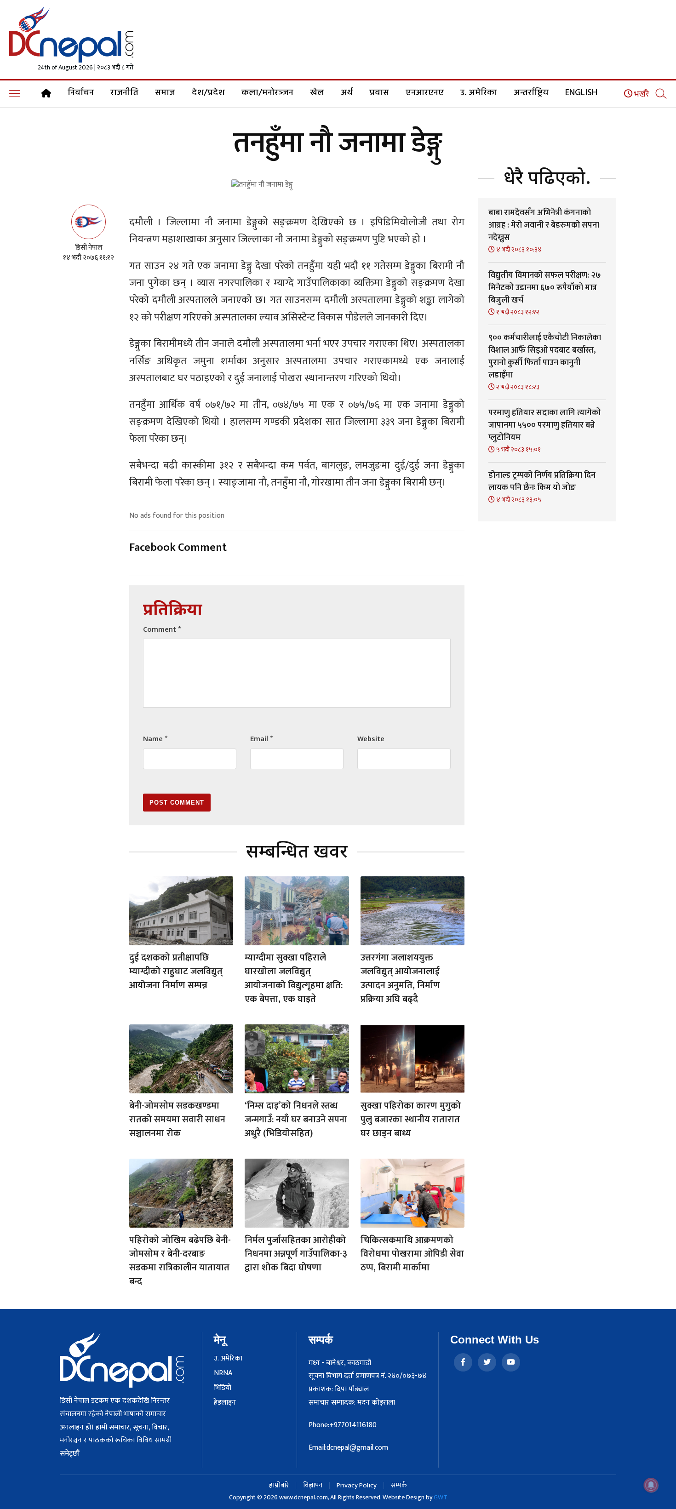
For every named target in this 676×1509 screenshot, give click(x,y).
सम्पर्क (399, 1485)
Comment (162, 629)
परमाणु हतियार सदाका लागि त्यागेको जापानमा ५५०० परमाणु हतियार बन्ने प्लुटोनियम (544, 425)
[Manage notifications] (651, 1485)
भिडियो (222, 1388)
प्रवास (379, 93)
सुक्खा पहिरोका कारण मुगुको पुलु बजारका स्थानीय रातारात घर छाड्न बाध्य (411, 1119)
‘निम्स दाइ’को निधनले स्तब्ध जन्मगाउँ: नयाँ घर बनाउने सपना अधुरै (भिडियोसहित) (296, 1119)
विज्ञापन (312, 1485)
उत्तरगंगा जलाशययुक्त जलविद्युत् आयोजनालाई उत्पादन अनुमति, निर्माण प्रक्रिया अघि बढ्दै (400, 978)
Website (370, 739)
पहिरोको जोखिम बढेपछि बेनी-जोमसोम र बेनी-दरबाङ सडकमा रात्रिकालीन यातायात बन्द (180, 1260)
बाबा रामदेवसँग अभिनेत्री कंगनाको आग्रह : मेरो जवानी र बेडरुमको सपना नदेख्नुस (543, 225)
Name (155, 739)
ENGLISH (581, 93)
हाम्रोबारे (279, 1485)
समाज (165, 93)
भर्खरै (640, 94)
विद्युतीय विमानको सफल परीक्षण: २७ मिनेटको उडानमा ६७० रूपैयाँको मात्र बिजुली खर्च (544, 288)
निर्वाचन (81, 93)
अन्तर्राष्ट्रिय (531, 93)
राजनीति (124, 93)
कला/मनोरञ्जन (267, 93)
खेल (317, 93)
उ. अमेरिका (478, 93)
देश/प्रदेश (208, 93)
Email (261, 739)
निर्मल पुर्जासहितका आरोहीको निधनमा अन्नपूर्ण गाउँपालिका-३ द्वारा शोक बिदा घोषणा (296, 1253)
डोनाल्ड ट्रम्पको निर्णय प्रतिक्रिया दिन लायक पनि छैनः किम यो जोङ (542, 482)
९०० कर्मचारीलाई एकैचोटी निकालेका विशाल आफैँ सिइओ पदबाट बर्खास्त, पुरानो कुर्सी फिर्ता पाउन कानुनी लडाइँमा (544, 356)
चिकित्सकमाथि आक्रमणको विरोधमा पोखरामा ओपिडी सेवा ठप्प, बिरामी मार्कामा (412, 1253)
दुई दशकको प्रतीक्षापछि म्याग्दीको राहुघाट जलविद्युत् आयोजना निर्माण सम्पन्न (176, 971)
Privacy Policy (357, 1485)
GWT (440, 1497)
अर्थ (347, 93)
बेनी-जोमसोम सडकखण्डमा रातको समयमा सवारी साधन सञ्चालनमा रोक (177, 1119)
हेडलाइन (225, 1402)
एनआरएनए (425, 93)
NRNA (223, 1373)
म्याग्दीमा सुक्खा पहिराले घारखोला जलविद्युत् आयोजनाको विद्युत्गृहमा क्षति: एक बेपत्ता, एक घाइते (294, 978)
